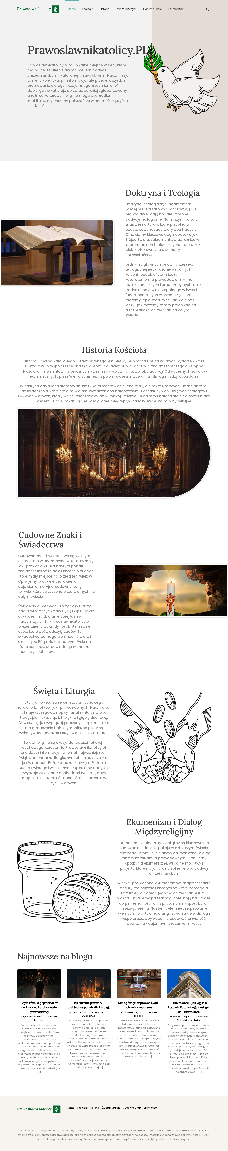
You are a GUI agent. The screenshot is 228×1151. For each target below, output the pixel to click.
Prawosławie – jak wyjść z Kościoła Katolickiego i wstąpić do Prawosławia (189, 1007)
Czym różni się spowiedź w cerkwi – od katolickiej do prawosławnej (39, 1007)
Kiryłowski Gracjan (31, 1016)
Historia (104, 9)
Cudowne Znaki (152, 9)
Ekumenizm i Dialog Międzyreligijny (192, 1018)
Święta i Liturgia (126, 9)
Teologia (87, 9)
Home (72, 9)
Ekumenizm (175, 9)
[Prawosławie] (38, 11)
